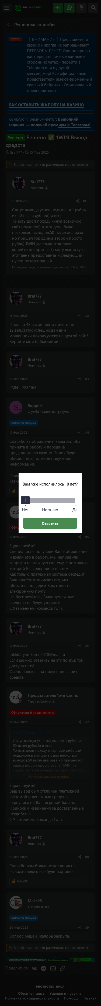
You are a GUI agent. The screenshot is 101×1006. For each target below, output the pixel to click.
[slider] (25, 500)
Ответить (50, 523)
